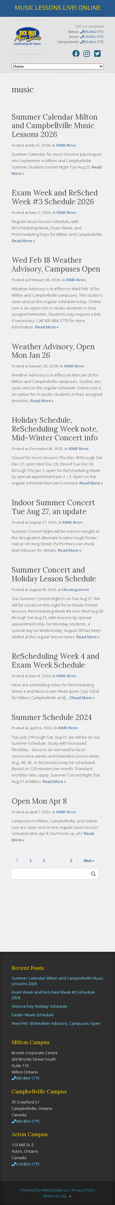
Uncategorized (75, 589)
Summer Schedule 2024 (52, 717)
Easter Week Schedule (33, 1015)
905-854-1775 (93, 42)
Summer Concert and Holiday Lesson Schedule (54, 574)
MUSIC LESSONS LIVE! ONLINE (58, 7)
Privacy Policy (83, 1190)
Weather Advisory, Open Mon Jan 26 (53, 351)
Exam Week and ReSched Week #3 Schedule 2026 (55, 197)
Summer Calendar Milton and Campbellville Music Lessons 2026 (55, 125)
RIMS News (66, 145)
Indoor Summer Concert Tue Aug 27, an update (53, 507)
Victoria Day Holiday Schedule (39, 1006)
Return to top (55, 1196)
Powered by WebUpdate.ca (44, 1190)
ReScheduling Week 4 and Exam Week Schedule (55, 660)
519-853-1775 (93, 37)
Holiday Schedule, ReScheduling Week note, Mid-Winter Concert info (55, 429)
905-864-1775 (93, 32)
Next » (89, 860)
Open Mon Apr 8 (39, 801)
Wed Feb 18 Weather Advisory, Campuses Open (56, 264)
